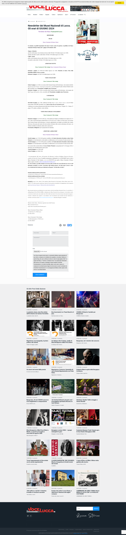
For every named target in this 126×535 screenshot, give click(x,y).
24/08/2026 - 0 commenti (57, 338)
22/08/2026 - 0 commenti (57, 367)
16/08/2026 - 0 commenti (81, 428)
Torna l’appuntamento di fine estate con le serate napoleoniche (37, 461)
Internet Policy (96, 529)
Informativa (71, 529)
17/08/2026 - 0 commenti (32, 428)
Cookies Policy (96, 531)
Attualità (35, 14)
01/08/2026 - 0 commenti (32, 488)
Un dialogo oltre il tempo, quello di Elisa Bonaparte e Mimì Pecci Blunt (62, 341)
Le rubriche (80, 14)
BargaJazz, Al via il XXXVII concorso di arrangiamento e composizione (38, 400)
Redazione (30, 225)
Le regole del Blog (78, 529)
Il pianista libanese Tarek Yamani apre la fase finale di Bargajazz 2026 (87, 431)
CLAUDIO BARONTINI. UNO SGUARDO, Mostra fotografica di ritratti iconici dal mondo (63, 462)
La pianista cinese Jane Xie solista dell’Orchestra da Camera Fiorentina (37, 313)
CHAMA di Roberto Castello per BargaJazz (85, 313)
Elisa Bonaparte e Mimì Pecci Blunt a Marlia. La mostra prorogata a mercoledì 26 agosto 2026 (37, 431)
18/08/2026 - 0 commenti (57, 397)
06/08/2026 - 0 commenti (81, 458)
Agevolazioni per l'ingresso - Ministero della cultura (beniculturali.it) (42, 185)
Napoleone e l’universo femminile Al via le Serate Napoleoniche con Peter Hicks (63, 371)
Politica (41, 14)
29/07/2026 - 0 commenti (57, 488)
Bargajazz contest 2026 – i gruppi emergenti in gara (62, 431)
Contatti (66, 529)
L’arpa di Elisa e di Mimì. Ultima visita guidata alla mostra (87, 461)
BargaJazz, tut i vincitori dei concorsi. (87, 341)
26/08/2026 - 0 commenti (81, 309)
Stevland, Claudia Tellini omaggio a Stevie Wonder (87, 400)
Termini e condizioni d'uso (88, 529)
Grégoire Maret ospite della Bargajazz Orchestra (87, 370)
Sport (66, 14)
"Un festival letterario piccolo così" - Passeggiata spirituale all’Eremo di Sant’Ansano (62, 401)
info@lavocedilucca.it (77, 533)
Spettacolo (60, 14)
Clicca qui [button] (24, 3)
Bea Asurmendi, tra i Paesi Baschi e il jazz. (63, 313)
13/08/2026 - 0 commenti (57, 458)
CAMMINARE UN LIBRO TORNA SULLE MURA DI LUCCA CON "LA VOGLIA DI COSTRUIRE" (87, 492)
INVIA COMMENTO (39, 275)
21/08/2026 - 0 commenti (81, 367)
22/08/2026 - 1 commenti (32, 367)
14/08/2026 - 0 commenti (32, 458)
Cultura (53, 14)
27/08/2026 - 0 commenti (32, 309)
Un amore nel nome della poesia (36, 370)
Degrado (47, 14)
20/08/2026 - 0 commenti (32, 397)
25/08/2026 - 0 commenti (32, 338)
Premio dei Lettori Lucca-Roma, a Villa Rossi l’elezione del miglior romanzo (62, 492)
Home (29, 14)
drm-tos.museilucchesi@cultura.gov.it (47, 161)
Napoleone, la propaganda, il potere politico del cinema (37, 341)
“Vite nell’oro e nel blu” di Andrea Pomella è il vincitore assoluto (36, 491)
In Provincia (73, 14)
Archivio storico (84, 533)
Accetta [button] (119, 2)
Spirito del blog (61, 529)
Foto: (34, 248)
